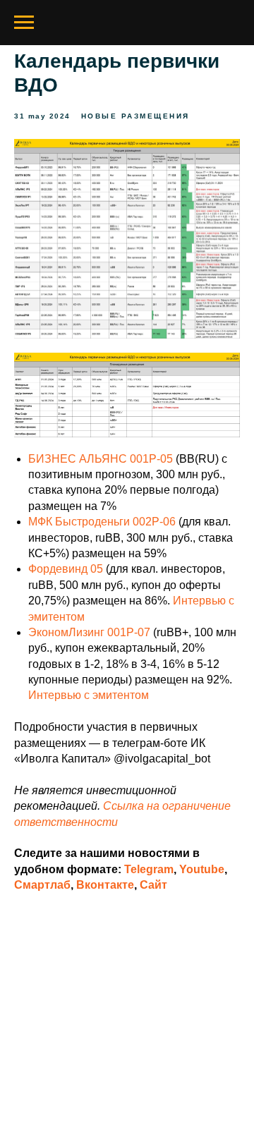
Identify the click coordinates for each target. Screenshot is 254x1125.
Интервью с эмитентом (88, 695)
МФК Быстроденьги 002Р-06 (103, 522)
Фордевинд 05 (65, 569)
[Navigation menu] (24, 23)
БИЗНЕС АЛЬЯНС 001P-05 (100, 459)
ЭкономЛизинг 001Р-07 (89, 632)
